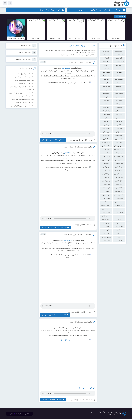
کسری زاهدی (106, 184)
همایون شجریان (106, 237)
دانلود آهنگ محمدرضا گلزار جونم (80, 62)
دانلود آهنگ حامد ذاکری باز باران (24, 77)
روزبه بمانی (106, 132)
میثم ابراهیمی (106, 230)
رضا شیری (106, 125)
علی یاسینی (106, 170)
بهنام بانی (106, 93)
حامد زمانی (106, 107)
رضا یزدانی (119, 132)
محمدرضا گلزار (119, 209)
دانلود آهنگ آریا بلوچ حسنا (26, 74)
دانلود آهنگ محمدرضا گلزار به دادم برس (78, 234)
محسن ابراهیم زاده (106, 195)
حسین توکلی (118, 114)
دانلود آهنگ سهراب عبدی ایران (24, 80)
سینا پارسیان (106, 149)
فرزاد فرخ (106, 177)
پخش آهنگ (18, 414)
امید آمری (106, 69)
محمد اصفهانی (119, 202)
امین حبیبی (118, 51)
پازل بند (106, 97)
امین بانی (106, 79)
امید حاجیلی (106, 72)
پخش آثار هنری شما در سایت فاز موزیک (49, 10)
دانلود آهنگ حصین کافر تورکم (25, 103)
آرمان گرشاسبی (118, 55)
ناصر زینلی (106, 234)
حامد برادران (119, 107)
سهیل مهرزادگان (118, 146)
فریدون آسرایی (106, 181)
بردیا (106, 90)
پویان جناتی (118, 104)
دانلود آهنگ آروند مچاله (26, 84)
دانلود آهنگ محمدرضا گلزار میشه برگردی (78, 147)
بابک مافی (119, 90)
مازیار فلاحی (118, 191)
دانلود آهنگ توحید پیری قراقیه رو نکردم (22, 106)
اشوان (106, 65)
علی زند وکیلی (119, 167)
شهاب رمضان (119, 160)
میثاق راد (118, 230)
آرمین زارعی (106, 55)
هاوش (119, 237)
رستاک (106, 121)
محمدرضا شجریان (106, 206)
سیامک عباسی (106, 146)
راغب (106, 118)
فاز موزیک (92, 388)
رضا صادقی (119, 128)
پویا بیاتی (106, 100)
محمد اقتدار (106, 202)
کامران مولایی (119, 184)
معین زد (118, 220)
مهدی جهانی (118, 223)
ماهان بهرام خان (118, 195)
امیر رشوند (106, 76)
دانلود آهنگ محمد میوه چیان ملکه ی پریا (21, 93)
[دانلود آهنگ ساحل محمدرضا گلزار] (67, 362)
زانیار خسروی (118, 139)
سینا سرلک (106, 153)
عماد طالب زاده (119, 177)
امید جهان (119, 72)
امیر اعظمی (119, 76)
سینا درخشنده (119, 153)
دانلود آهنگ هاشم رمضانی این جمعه (23, 99)
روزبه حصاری (118, 135)
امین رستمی (118, 83)
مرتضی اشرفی (119, 213)
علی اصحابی (106, 163)
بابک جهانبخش (106, 86)
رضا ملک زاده (106, 128)
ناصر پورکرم (119, 234)
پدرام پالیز (119, 100)
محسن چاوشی (119, 198)
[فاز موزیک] (121, 6)
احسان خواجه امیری (118, 62)
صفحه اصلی (28, 414)
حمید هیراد (119, 118)
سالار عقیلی (106, 139)
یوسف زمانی (106, 241)
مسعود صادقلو (119, 216)
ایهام (106, 83)
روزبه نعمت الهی (106, 135)
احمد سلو (118, 65)
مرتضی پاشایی (106, 213)
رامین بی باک (118, 121)
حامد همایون (118, 111)
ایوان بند (118, 86)
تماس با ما (10, 414)
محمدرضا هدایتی (106, 209)
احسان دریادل (106, 62)
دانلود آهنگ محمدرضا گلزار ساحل (80, 322)
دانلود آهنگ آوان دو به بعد (26, 96)
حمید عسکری (106, 114)
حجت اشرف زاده (106, 111)
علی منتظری (118, 170)
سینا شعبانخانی (118, 156)
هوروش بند (119, 241)
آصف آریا (106, 58)
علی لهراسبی (106, 167)
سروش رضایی (106, 142)
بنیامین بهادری (119, 93)
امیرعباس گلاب (118, 79)
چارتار (106, 104)
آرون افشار (119, 58)
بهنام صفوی (118, 97)
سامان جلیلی (118, 142)
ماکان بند (106, 191)
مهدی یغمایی (119, 227)
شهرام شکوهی (118, 163)
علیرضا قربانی (106, 174)
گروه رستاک (106, 188)
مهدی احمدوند (106, 220)
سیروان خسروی (118, 149)
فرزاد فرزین (118, 181)
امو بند (119, 69)
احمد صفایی (106, 51)
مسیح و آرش (106, 216)
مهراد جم (106, 227)
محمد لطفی (118, 206)
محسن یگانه (106, 198)
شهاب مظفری (106, 160)
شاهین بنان (106, 156)
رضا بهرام (118, 125)
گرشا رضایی (119, 188)
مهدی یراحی (106, 223)
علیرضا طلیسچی (118, 174)
